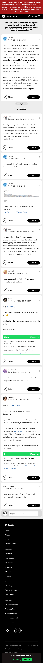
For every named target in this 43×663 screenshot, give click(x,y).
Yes (25, 660)
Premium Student (11, 618)
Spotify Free (9, 622)
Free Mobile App (11, 590)
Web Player (9, 586)
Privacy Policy (8, 649)
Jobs (7, 539)
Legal (6, 645)
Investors (8, 567)
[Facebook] (20, 630)
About (7, 535)
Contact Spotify (10, 594)
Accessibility (15, 652)
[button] (39, 38)
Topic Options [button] (20, 104)
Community (11, 16)
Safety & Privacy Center (16, 645)
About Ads (8, 652)
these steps (27, 9)
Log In (34, 16)
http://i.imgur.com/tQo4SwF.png (15, 212)
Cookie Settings (18, 649)
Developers (9, 558)
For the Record (10, 544)
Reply (34, 97)
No (17, 660)
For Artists (9, 554)
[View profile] (5, 38)
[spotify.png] (21, 196)
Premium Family (11, 613)
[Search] (29, 16)
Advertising (9, 562)
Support (8, 581)
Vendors (8, 571)
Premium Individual (12, 605)
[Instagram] (7, 630)
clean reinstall (18, 431)
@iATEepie (10, 306)
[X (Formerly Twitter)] (14, 630)
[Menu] (39, 16)
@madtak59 (15, 405)
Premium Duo (10, 609)
